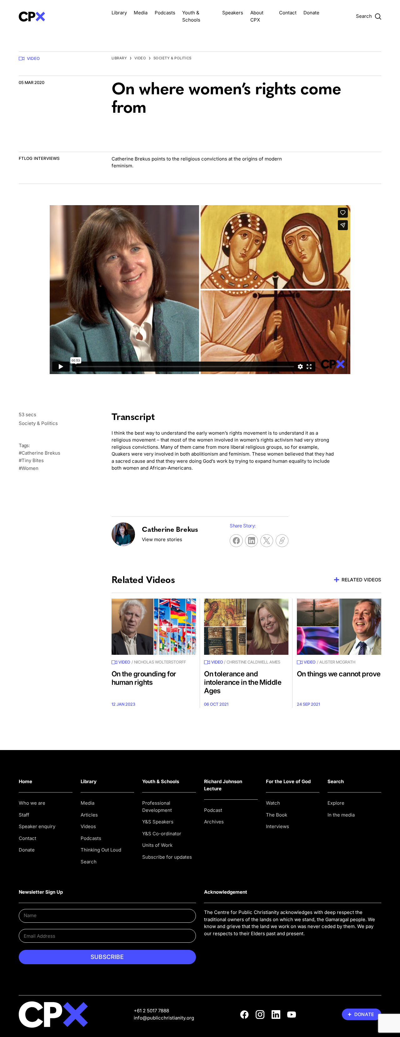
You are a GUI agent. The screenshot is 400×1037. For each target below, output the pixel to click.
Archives (214, 822)
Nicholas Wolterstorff (160, 661)
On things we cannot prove (339, 673)
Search (89, 862)
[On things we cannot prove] (339, 627)
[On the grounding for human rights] (154, 627)
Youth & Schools (160, 781)
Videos (88, 826)
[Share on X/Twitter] (266, 540)
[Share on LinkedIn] (251, 540)
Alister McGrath (337, 661)
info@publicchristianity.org (164, 1018)
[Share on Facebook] (236, 540)
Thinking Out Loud (101, 850)
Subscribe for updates (167, 857)
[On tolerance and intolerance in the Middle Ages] (246, 627)
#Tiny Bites (31, 460)
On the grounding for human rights (144, 677)
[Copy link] (282, 540)
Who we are (32, 803)
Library (119, 13)
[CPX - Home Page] (61, 16)
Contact (288, 13)
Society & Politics (172, 58)
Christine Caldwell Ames (253, 661)
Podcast (213, 810)
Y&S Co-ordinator (161, 834)
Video (33, 58)
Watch (273, 803)
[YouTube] (291, 1014)
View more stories (162, 539)
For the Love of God (288, 781)
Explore (336, 803)
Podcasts (165, 13)
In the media (341, 815)
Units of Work (157, 845)
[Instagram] (260, 1014)
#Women (28, 468)
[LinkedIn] (276, 1014)
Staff (24, 815)
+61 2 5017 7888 (151, 1011)
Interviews (277, 826)
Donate (311, 13)
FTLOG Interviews (39, 158)
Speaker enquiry (37, 826)
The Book (276, 815)
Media (141, 13)
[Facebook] (244, 1014)
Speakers (232, 13)
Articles (89, 815)
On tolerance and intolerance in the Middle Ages (242, 682)
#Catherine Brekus (39, 453)
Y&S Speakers (157, 822)
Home (25, 781)
